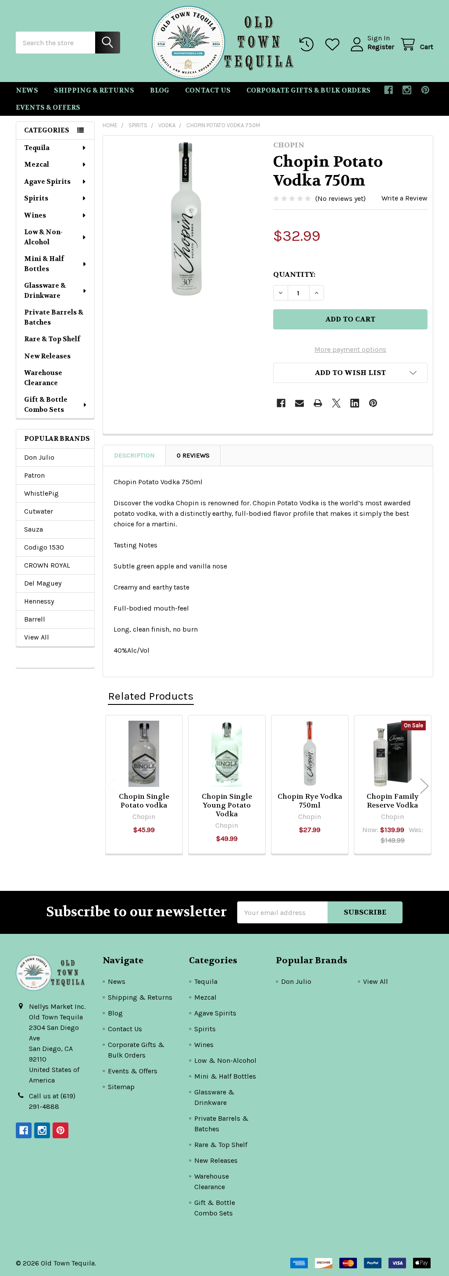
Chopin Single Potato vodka (144, 801)
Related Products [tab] (151, 696)
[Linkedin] (355, 403)
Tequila (37, 147)
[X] (336, 403)
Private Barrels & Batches (53, 317)
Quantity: (294, 274)
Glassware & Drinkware (45, 290)
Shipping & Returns (94, 90)
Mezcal (36, 164)
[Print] (318, 403)
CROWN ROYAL (47, 565)
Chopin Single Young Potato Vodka (227, 805)
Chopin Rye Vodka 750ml (310, 801)
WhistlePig (41, 493)
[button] (350, 373)
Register (380, 47)
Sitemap (121, 1087)
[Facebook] (388, 90)
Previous (111, 785)
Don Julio (39, 457)
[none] (185, 218)
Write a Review (404, 198)
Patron (34, 475)
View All (36, 637)
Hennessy (39, 601)
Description (134, 455)
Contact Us (208, 90)
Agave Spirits (47, 181)
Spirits (36, 198)
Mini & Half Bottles (44, 263)
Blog (159, 90)
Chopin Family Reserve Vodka (393, 801)
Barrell (34, 619)
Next (424, 785)
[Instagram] (407, 90)
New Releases (47, 356)
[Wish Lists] (334, 44)
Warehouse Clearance (43, 377)
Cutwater (38, 511)
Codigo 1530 (44, 547)
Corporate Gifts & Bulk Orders (308, 90)
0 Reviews (193, 455)
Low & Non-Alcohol (43, 237)
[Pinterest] (425, 90)
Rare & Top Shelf (52, 339)
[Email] (299, 403)
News (27, 90)
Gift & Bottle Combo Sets (46, 404)
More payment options (350, 349)
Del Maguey (42, 583)
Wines (35, 215)
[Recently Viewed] (308, 44)
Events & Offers (48, 107)
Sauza (33, 529)
